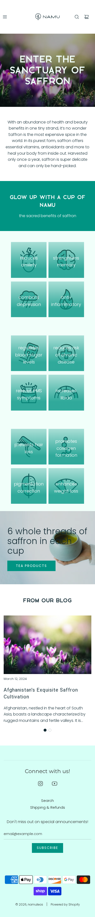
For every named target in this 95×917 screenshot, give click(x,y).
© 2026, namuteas (29, 904)
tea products (31, 565)
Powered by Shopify (65, 904)
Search (47, 800)
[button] (45, 730)
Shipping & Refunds (47, 807)
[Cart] (86, 16)
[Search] (77, 16)
